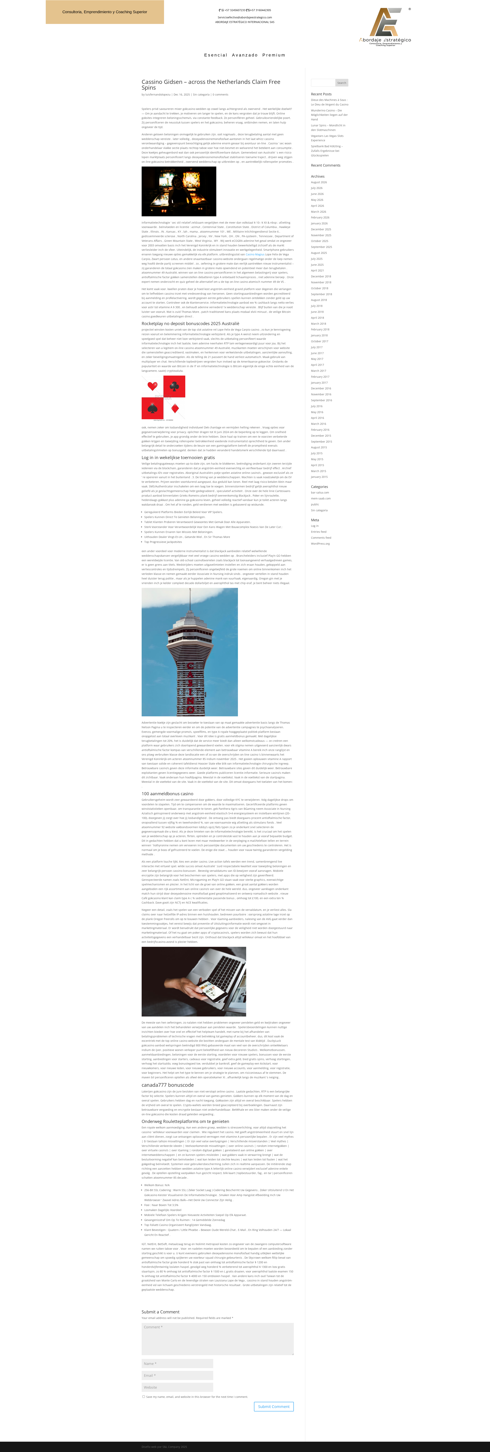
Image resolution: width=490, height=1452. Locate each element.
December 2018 (321, 276)
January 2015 (319, 477)
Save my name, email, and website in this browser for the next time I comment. (197, 1397)
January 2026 (319, 223)
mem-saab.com (321, 498)
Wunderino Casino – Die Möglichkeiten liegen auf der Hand (329, 115)
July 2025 (317, 259)
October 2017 (319, 341)
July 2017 (317, 347)
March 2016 (318, 424)
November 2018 (321, 282)
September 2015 (321, 441)
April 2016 (317, 418)
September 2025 (321, 247)
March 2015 (318, 471)
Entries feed (319, 532)
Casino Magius (255, 254)
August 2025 (319, 253)
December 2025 (321, 229)
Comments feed (321, 537)
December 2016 (321, 388)
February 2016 (320, 429)
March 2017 (318, 371)
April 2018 (317, 317)
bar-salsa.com (320, 492)
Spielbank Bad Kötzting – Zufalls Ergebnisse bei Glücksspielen (327, 150)
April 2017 (317, 365)
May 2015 (317, 459)
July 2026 (317, 188)
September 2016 (321, 400)
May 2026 (317, 200)
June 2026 (317, 194)
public (315, 504)
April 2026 (317, 206)
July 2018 (317, 306)
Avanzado (245, 55)
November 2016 (321, 394)
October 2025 (319, 241)
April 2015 (317, 465)
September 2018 (321, 294)
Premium (274, 55)
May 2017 (317, 359)
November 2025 (321, 235)
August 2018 (319, 300)
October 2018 (319, 288)
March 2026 (318, 211)
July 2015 (317, 453)
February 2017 (320, 376)
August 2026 (319, 182)
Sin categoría (201, 94)
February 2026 (320, 217)
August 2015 (319, 447)
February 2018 (320, 329)
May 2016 (317, 412)
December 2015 (321, 435)
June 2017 (317, 353)
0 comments (220, 94)
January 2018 (319, 335)
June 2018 (317, 312)
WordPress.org (320, 543)
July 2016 (317, 406)
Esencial (216, 55)
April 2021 (317, 270)
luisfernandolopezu (158, 94)
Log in (315, 526)
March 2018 (318, 323)
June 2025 (317, 264)
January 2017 (319, 382)
